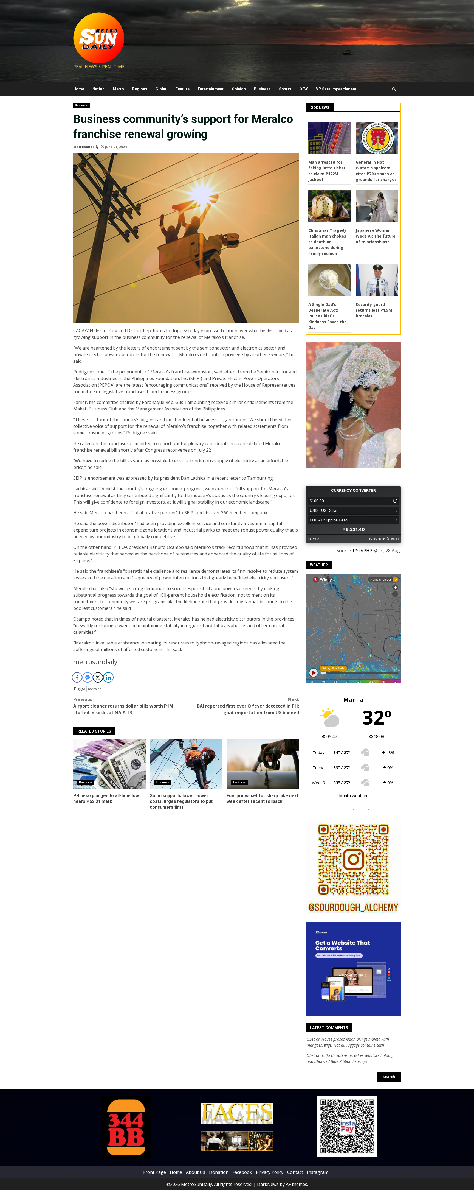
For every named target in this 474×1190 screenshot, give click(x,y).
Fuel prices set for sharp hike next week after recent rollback (263, 764)
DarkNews (268, 1184)
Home (78, 89)
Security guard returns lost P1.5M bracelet (374, 310)
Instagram (317, 1172)
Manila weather (353, 795)
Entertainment (211, 89)
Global (161, 89)
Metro (118, 89)
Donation (218, 1172)
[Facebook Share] (77, 677)
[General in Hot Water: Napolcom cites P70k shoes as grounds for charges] (377, 138)
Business (262, 89)
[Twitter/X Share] (98, 677)
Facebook (242, 1172)
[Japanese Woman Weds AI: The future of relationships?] (377, 206)
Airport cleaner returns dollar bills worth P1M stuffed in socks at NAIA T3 (123, 706)
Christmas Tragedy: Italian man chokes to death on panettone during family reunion (328, 242)
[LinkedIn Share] (108, 677)
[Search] (394, 89)
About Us (195, 1172)
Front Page (154, 1172)
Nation (98, 89)
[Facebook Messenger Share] (87, 677)
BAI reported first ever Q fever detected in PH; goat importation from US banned (248, 706)
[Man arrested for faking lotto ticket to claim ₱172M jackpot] (329, 138)
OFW (304, 89)
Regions (139, 89)
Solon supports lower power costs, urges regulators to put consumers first (186, 764)
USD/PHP (362, 550)
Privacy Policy (269, 1172)
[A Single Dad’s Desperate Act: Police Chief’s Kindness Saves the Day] (329, 280)
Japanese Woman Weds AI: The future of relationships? (376, 236)
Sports (285, 89)
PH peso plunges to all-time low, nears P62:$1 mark (109, 764)
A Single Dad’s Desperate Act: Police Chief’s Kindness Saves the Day (327, 316)
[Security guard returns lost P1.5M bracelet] (377, 280)
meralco (94, 688)
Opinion (239, 89)
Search (389, 1076)
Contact (295, 1172)
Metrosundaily (86, 146)
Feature (183, 89)
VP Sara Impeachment (336, 89)
